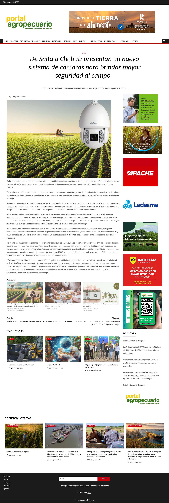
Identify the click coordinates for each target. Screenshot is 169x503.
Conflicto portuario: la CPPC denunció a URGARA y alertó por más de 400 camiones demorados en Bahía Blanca (142, 350)
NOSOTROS (14, 41)
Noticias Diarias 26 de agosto (134, 341)
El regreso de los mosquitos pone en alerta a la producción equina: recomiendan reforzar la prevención (140, 363)
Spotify (6, 489)
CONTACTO (134, 41)
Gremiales (51, 425)
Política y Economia (134, 425)
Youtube (6, 486)
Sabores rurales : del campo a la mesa (59, 304)
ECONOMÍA (46, 41)
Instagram (7, 483)
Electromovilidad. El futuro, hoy (21, 365)
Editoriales (124, 41)
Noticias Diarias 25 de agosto (134, 385)
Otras (84, 53)
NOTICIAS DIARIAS (96, 41)
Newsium (79, 500)
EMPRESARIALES (109, 41)
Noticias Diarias (12, 425)
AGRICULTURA (25, 41)
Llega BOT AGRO (53, 365)
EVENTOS (82, 41)
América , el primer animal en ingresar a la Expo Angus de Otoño (33, 319)
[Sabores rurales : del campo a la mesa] (63, 292)
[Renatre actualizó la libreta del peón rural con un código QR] (101, 292)
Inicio (44, 88)
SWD (89, 492)
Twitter (6, 479)
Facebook (6, 476)
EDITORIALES (56, 41)
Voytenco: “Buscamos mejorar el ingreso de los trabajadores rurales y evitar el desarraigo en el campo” (92, 321)
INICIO (6, 41)
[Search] (164, 41)
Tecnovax (91, 425)
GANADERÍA (36, 41)
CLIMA (75, 41)
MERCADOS (66, 41)
